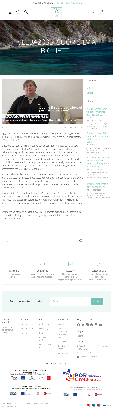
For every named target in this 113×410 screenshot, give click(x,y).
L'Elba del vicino (10, 140)
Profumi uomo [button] (27, 328)
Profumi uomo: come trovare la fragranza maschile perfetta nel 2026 (96, 113)
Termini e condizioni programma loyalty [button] (63, 332)
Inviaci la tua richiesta (89, 356)
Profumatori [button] (44, 324)
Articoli (4, 127)
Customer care (99, 270)
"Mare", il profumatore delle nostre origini (97, 185)
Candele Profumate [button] (43, 339)
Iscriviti (96, 301)
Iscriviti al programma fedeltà (68, 2)
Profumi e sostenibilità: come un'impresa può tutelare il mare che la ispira (97, 137)
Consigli (90, 92)
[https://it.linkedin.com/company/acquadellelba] (87, 325)
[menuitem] (28, 324)
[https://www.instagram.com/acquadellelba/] (96, 325)
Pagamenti (14, 270)
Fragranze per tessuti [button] (45, 346)
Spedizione (42, 270)
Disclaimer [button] (62, 341)
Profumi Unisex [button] (27, 333)
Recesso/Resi (70, 270)
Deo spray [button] (43, 328)
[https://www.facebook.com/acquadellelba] (78, 325)
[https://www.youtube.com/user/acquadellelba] (100, 325)
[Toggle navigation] (10, 13)
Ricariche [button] (43, 333)
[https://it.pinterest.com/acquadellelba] (91, 325)
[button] (80, 240)
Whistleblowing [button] (64, 353)
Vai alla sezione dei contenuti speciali (8, 330)
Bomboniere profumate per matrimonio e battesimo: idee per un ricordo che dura (98, 162)
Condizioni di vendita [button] (63, 347)
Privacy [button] (61, 324)
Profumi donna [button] (27, 324)
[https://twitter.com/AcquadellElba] (82, 325)
